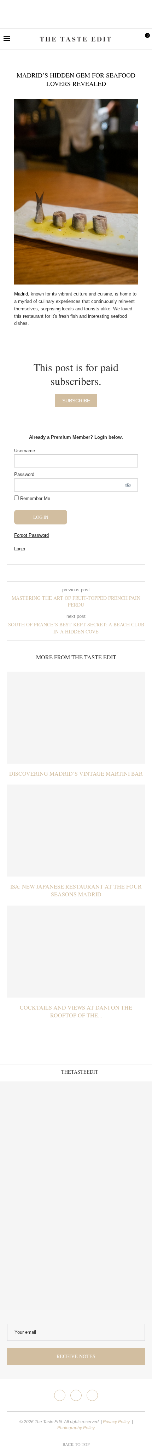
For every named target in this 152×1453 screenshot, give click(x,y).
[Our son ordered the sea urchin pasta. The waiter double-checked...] (38, 1196)
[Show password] (128, 485)
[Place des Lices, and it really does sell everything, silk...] (114, 1196)
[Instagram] (76, 1395)
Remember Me (34, 498)
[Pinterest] (92, 1395)
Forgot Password (31, 535)
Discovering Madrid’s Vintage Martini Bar (76, 773)
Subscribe (76, 400)
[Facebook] (59, 1395)
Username (24, 450)
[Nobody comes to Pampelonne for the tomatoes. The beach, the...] (114, 1272)
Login (19, 548)
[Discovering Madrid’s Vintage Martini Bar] (76, 718)
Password (24, 474)
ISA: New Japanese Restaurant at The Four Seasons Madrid (76, 890)
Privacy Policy (117, 1421)
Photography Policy (76, 1427)
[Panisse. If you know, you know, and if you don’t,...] (38, 1272)
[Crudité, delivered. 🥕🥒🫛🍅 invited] (38, 1119)
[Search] (132, 39)
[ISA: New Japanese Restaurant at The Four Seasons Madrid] (76, 831)
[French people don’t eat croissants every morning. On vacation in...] (114, 1119)
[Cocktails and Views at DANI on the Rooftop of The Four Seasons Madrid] (76, 952)
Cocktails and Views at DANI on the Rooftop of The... (76, 1011)
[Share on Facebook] (70, 573)
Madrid (21, 294)
